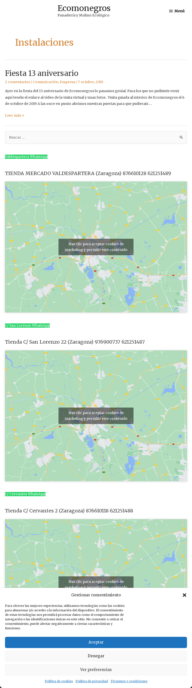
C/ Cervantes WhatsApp (25, 494)
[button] (184, 595)
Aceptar (96, 642)
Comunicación (45, 82)
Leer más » (14, 115)
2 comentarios (17, 82)
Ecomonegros (84, 8)
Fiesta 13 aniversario (41, 73)
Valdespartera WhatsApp (26, 157)
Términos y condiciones (129, 681)
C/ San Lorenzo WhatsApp (27, 325)
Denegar (96, 656)
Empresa (67, 82)
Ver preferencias (96, 669)
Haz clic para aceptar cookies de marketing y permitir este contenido (96, 247)
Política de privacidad (92, 681)
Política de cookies (59, 681)
